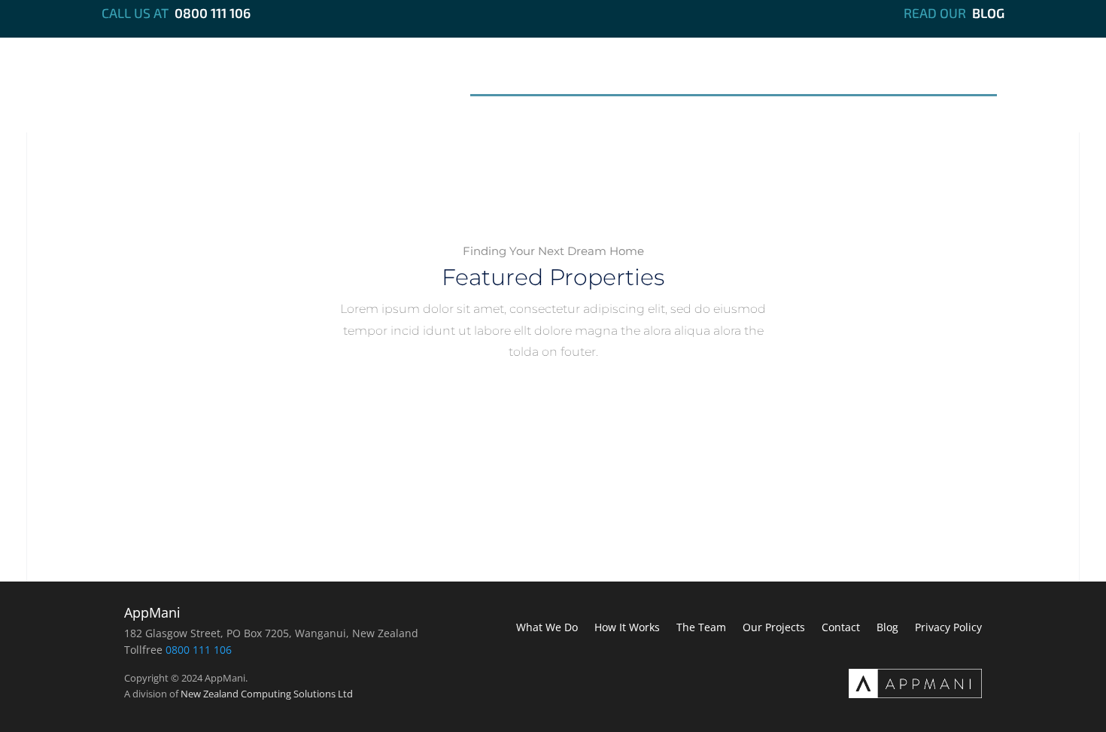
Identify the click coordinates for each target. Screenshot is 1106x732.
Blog (988, 13)
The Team (747, 77)
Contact (953, 77)
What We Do (525, 77)
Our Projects (852, 77)
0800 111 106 (213, 13)
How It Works (640, 77)
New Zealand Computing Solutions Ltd (267, 693)
